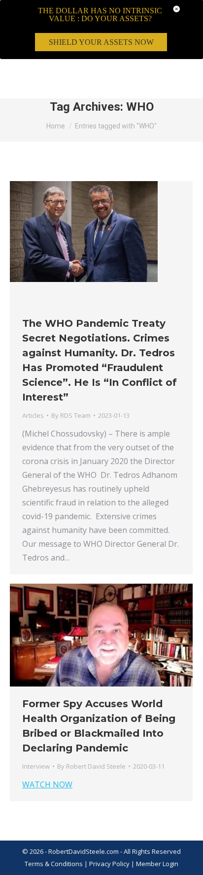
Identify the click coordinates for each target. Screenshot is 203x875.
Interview (36, 766)
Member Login (157, 863)
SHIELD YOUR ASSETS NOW (101, 42)
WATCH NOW (47, 784)
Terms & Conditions (54, 863)
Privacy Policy (110, 863)
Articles (33, 415)
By (71, 415)
